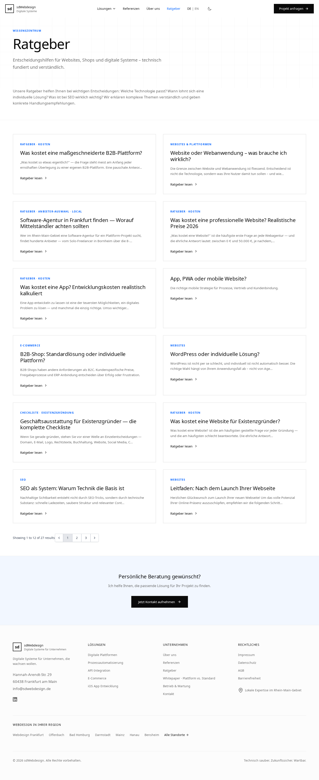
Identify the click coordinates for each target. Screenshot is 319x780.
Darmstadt (102, 735)
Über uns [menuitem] (153, 9)
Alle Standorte (174, 735)
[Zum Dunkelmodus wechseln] (210, 9)
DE (189, 9)
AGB (241, 670)
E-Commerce (97, 678)
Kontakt (168, 694)
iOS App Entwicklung (103, 686)
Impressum (246, 655)
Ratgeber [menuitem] (173, 9)
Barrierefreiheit (249, 678)
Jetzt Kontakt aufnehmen (156, 602)
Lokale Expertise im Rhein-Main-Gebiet (273, 690)
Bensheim (152, 735)
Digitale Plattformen (102, 655)
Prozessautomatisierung (105, 663)
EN (197, 9)
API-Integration (99, 670)
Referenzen (171, 663)
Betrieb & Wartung (176, 686)
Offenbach (56, 735)
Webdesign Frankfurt (28, 735)
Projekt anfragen (291, 9)
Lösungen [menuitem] (104, 9)
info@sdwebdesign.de (32, 688)
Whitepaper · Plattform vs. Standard (189, 678)
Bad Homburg (79, 735)
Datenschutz (247, 663)
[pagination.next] (94, 538)
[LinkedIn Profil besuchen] (15, 699)
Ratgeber (169, 670)
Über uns (169, 655)
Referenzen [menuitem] (131, 9)
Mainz (120, 735)
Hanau (134, 735)
